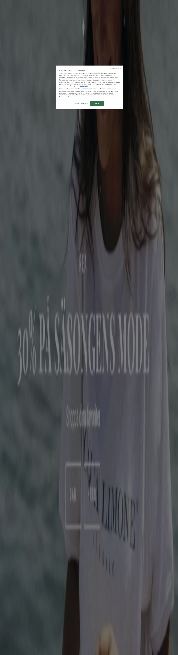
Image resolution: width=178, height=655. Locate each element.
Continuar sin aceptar (116, 68)
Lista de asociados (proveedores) (68, 97)
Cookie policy (84, 86)
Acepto (97, 103)
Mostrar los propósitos (81, 103)
